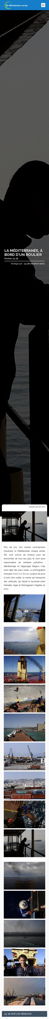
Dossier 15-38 (11, 258)
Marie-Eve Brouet (21, 574)
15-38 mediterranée (34, 263)
